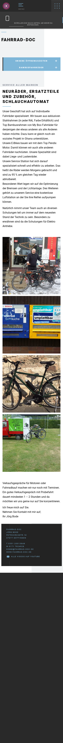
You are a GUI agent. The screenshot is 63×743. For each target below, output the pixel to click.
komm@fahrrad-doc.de (20, 549)
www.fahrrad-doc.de (19, 552)
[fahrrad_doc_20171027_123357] (32, 325)
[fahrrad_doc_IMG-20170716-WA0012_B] (32, 384)
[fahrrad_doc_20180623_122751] (32, 443)
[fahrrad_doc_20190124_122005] (32, 266)
